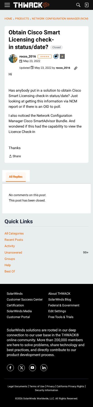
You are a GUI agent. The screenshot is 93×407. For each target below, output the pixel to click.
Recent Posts (14, 239)
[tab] (16, 177)
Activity (10, 246)
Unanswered (46, 252)
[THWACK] (31, 5)
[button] (13, 58)
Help (8, 265)
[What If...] (62, 57)
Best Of (10, 271)
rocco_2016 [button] (27, 56)
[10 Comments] (56, 57)
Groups (10, 259)
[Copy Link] (75, 68)
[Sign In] (86, 5)
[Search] (78, 5)
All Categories (14, 233)
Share (15, 156)
